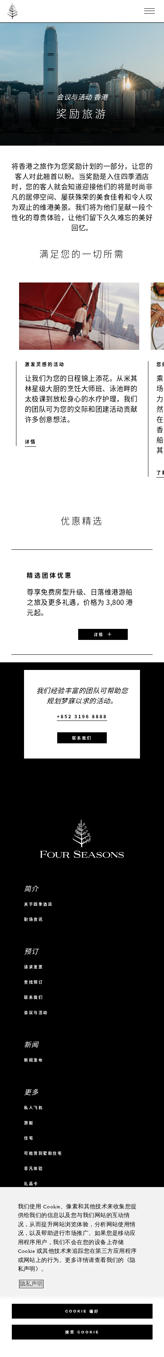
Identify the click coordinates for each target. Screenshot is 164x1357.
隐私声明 (31, 1284)
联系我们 (82, 738)
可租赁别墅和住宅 (43, 1153)
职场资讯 (33, 919)
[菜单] (149, 11)
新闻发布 (33, 1060)
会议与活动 (36, 1012)
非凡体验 (33, 1168)
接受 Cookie (82, 1332)
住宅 (29, 1138)
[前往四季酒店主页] (13, 11)
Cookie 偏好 (82, 1311)
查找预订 (33, 982)
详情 (30, 441)
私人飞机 (33, 1107)
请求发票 (33, 967)
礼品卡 (31, 1183)
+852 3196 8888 (82, 716)
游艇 (29, 1122)
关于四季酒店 (38, 904)
